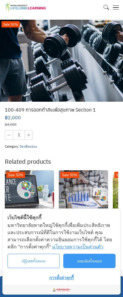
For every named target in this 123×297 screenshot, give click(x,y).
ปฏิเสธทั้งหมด (33, 261)
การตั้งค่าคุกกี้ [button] (61, 277)
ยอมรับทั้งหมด (89, 261)
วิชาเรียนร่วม (28, 146)
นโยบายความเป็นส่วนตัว (77, 247)
